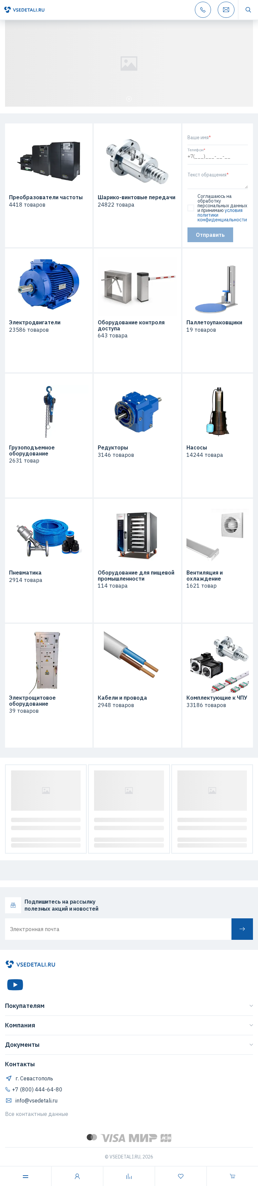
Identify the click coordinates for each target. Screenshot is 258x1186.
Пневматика (25, 573)
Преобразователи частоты (46, 198)
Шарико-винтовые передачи (136, 198)
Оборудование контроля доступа (131, 325)
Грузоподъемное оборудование (32, 450)
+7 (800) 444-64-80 (37, 1089)
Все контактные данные (36, 1114)
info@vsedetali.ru (36, 1100)
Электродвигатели (34, 323)
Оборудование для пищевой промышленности (136, 576)
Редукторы (113, 448)
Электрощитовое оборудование (32, 701)
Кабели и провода (122, 698)
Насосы (196, 448)
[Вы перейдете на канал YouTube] (15, 984)
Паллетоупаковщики (214, 323)
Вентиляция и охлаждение (204, 576)
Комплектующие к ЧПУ (216, 698)
